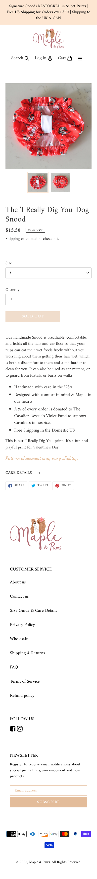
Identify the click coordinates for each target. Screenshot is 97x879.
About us (18, 582)
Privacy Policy (22, 625)
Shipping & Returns (27, 653)
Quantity (12, 290)
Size (8, 263)
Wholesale (19, 639)
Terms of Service (25, 681)
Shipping (12, 239)
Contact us (19, 596)
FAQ (14, 667)
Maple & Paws (39, 862)
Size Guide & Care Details (33, 611)
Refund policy (22, 696)
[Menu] (80, 58)
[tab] (48, 473)
